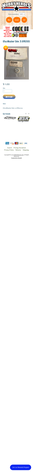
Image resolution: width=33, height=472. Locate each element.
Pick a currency (13, 14)
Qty (4, 88)
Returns (18, 150)
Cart (24, 20)
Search (9, 148)
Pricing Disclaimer (20, 148)
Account (17, 20)
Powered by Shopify (16, 158)
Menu (9, 20)
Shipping (26, 150)
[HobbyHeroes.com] (16, 10)
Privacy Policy (9, 150)
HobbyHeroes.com (19, 155)
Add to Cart (9, 97)
